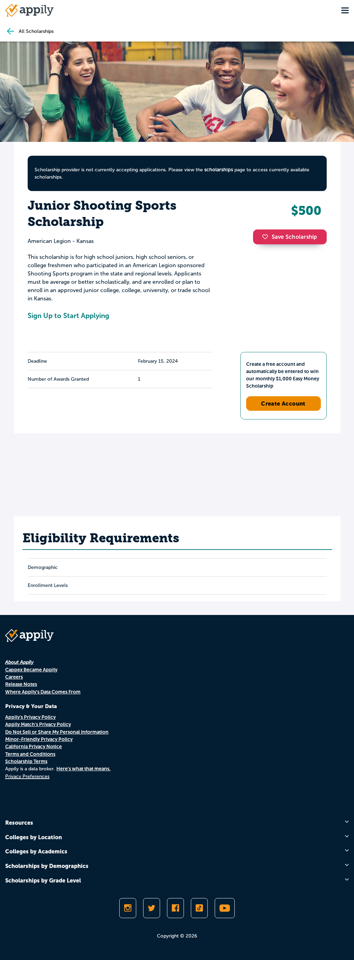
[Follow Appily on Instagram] (127, 908)
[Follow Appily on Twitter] (151, 908)
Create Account (283, 403)
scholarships (218, 169)
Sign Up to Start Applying (68, 315)
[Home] (29, 10)
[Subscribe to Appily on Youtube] (225, 908)
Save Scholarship (294, 237)
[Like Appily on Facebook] (175, 908)
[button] (266, 236)
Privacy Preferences (27, 776)
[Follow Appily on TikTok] (199, 908)
